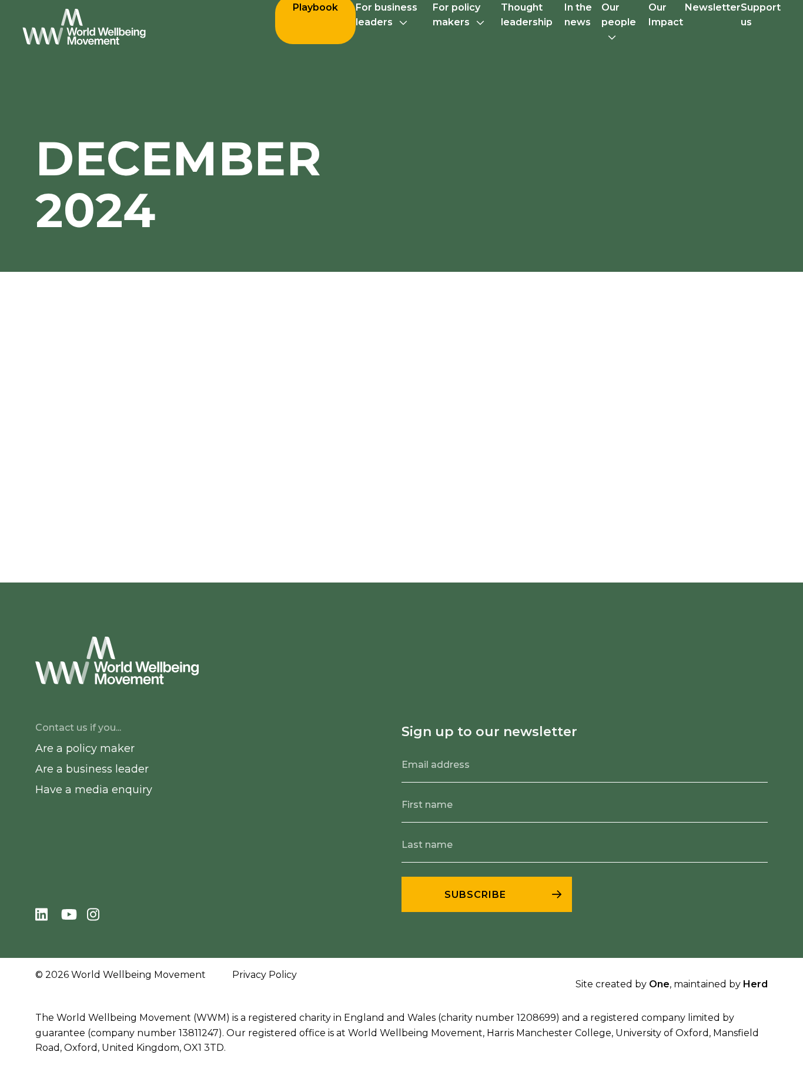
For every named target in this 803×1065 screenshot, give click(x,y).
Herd (755, 984)
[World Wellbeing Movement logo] (84, 26)
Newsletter (713, 7)
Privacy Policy (264, 974)
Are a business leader (92, 769)
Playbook (315, 7)
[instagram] (99, 916)
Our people (618, 15)
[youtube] (74, 916)
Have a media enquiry (93, 789)
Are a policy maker (85, 748)
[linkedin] (48, 916)
